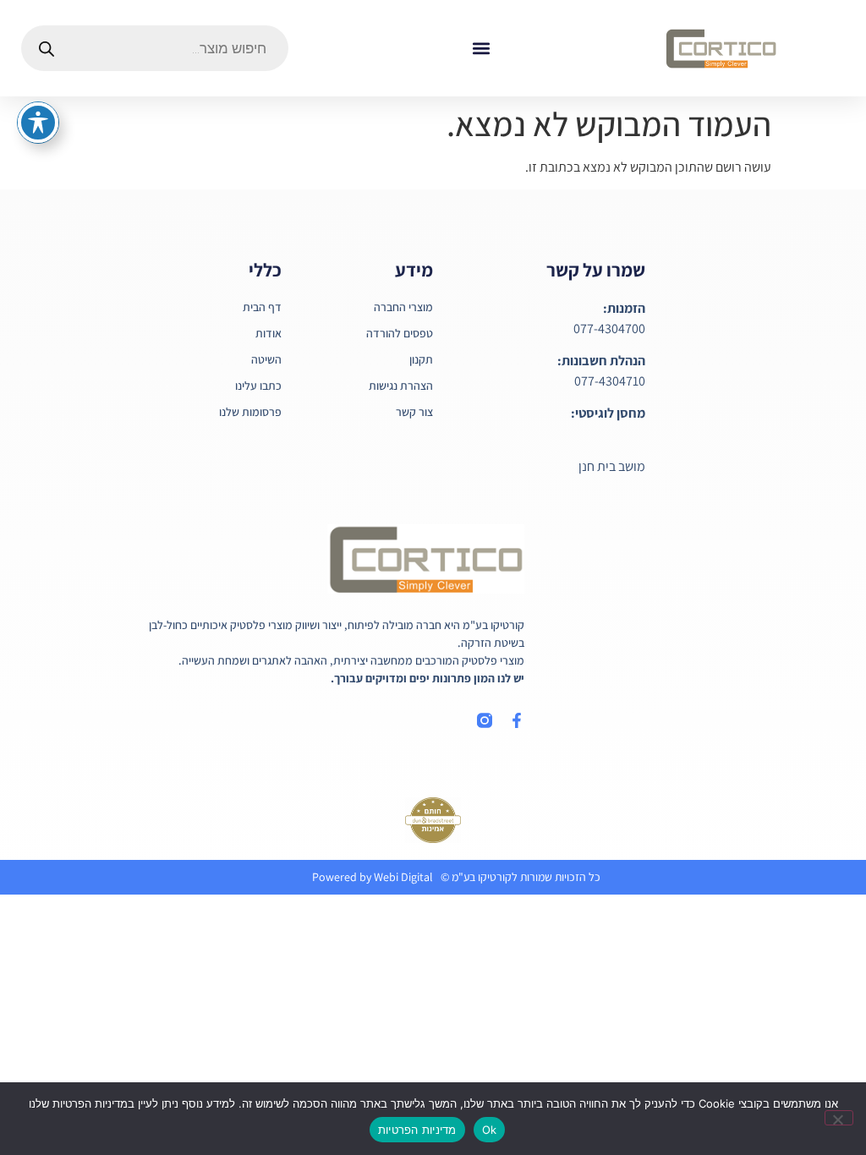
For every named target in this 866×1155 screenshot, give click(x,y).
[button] (481, 49)
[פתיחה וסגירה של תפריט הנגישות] (38, 122)
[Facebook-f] (516, 720)
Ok (489, 1129)
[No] (839, 1117)
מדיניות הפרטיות (417, 1129)
